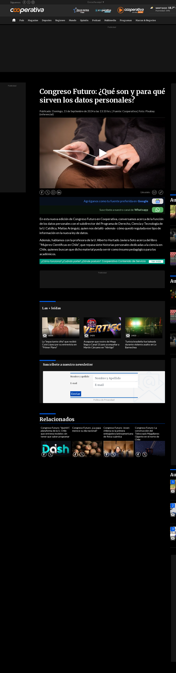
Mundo (72, 20)
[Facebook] (24, 2)
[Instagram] (33, 2)
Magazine (33, 20)
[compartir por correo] (154, 192)
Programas (126, 20)
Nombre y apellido (79, 376)
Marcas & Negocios (146, 20)
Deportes (47, 20)
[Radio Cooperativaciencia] (103, 10)
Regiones (60, 20)
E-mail (73, 383)
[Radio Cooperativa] (131, 10)
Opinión (84, 20)
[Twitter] (28, 2)
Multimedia (110, 20)
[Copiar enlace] (160, 192)
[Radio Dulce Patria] (81, 10)
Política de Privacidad (104, 399)
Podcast (96, 20)
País (21, 20)
